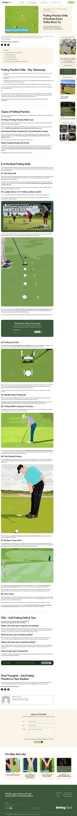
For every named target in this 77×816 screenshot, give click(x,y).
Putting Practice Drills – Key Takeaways (13, 52)
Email (23, 725)
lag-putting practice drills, (25, 135)
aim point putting (34, 631)
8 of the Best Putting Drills (10, 57)
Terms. (38, 814)
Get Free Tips (37, 331)
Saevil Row (11, 814)
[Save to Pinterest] (5, 45)
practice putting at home (10, 645)
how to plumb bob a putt (10, 631)
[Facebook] (38, 808)
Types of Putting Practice (10, 54)
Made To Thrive (16, 814)
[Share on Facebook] (2, 45)
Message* (24, 729)
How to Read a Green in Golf (67, 118)
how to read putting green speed (32, 122)
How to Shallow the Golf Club (64, 97)
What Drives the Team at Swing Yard (19, 699)
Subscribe (7, 808)
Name (23, 721)
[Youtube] (32, 808)
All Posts (44, 8)
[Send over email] (8, 45)
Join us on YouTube (45, 662)
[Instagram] (35, 808)
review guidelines (7, 39)
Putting (53, 8)
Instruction (49, 8)
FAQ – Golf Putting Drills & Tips (11, 59)
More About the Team (67, 65)
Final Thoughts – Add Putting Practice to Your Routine (16, 61)
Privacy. (35, 814)
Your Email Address (16, 329)
